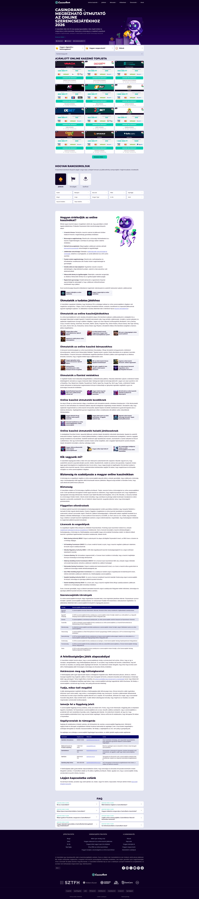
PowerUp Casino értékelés (129, 80)
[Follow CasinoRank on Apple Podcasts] (142, 868)
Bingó (68, 838)
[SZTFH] (69, 882)
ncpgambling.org (91, 746)
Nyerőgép (69, 847)
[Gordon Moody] (105, 882)
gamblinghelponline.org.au (93, 762)
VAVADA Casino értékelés (69, 80)
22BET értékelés (99, 127)
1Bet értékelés (99, 104)
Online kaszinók (92, 2)
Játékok (103, 2)
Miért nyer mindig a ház (98, 838)
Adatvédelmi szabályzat (129, 850)
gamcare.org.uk (91, 756)
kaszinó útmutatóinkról (121, 308)
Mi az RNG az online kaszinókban (98, 847)
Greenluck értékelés (69, 150)
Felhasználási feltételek (76, 896)
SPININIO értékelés (99, 150)
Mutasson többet (98, 157)
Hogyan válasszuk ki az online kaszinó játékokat (98, 841)
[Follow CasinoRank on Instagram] (127, 868)
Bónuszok (112, 2)
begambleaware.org (92, 750)
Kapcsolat (129, 841)
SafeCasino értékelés (129, 150)
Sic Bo (68, 844)
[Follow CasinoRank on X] (131, 868)
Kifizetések (123, 2)
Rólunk (129, 838)
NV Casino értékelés (69, 104)
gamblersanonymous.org (93, 740)
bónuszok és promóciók (71, 248)
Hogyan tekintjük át (129, 844)
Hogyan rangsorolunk (128, 847)
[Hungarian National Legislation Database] (90, 882)
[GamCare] (127, 882)
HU (57, 868)
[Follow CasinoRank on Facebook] (123, 868)
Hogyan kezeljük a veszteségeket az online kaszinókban (98, 850)
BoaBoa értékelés (129, 127)
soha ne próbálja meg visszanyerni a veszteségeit (109, 679)
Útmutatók (133, 2)
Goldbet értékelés (129, 104)
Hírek (142, 2)
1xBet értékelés (70, 127)
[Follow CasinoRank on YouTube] (134, 868)
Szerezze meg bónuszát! (70, 77)
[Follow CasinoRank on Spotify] (138, 868)
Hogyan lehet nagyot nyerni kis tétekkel (98, 844)
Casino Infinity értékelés (99, 80)
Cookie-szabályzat (101, 896)
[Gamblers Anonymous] (116, 882)
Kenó (68, 841)
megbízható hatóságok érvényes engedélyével (74, 530)
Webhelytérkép (125, 896)
